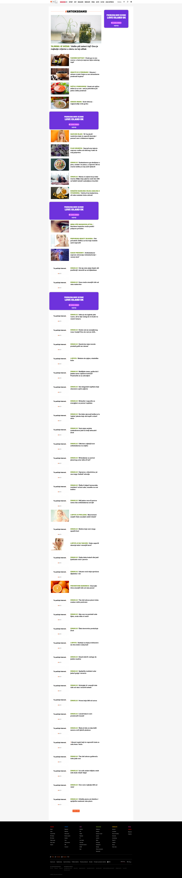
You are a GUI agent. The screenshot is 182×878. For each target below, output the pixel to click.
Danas (52, 827)
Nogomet (66, 829)
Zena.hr (56, 868)
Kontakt (90, 862)
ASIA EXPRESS (110, 2)
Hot (75, 2)
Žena (93, 2)
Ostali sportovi (67, 842)
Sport (71, 2)
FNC (65, 844)
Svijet (51, 831)
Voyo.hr (61, 868)
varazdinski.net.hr (90, 868)
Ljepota (97, 835)
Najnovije (130, 831)
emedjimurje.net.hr (68, 868)
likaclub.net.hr (67, 870)
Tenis (66, 840)
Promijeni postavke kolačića (100, 862)
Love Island (82, 840)
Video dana (114, 847)
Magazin (80, 2)
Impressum (52, 862)
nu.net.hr (125, 868)
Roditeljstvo (98, 844)
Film (80, 831)
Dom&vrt (97, 831)
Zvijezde (81, 829)
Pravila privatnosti (84, 862)
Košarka (66, 838)
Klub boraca (67, 833)
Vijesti (51, 829)
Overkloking (114, 838)
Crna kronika (52, 833)
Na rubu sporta (67, 835)
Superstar (81, 842)
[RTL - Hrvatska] (123, 862)
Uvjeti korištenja (66, 862)
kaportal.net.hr (82, 868)
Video (129, 829)
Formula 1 (66, 847)
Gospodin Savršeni (83, 844)
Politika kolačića (75, 862)
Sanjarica (130, 834)
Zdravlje (97, 847)
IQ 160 (102, 2)
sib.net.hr (76, 868)
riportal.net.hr (99, 868)
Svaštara (113, 842)
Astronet (113, 829)
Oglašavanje (59, 862)
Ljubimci (97, 838)
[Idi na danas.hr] (63, 2)
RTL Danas (52, 835)
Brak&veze (98, 829)
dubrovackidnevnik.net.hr (108, 868)
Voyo (80, 849)
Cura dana (114, 831)
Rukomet (66, 831)
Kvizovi (113, 844)
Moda (97, 840)
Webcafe (87, 2)
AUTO (97, 2)
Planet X (113, 840)
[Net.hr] (129, 862)
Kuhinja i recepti (99, 833)
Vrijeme (51, 844)
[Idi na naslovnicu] (54, 3)
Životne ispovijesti (99, 849)
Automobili (98, 851)
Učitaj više (76, 810)
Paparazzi (81, 835)
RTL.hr (51, 868)
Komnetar (114, 835)
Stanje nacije (52, 840)
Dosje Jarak (52, 842)
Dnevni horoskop (115, 833)
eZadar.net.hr (118, 868)
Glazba (81, 833)
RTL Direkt (52, 838)
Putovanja (98, 842)
